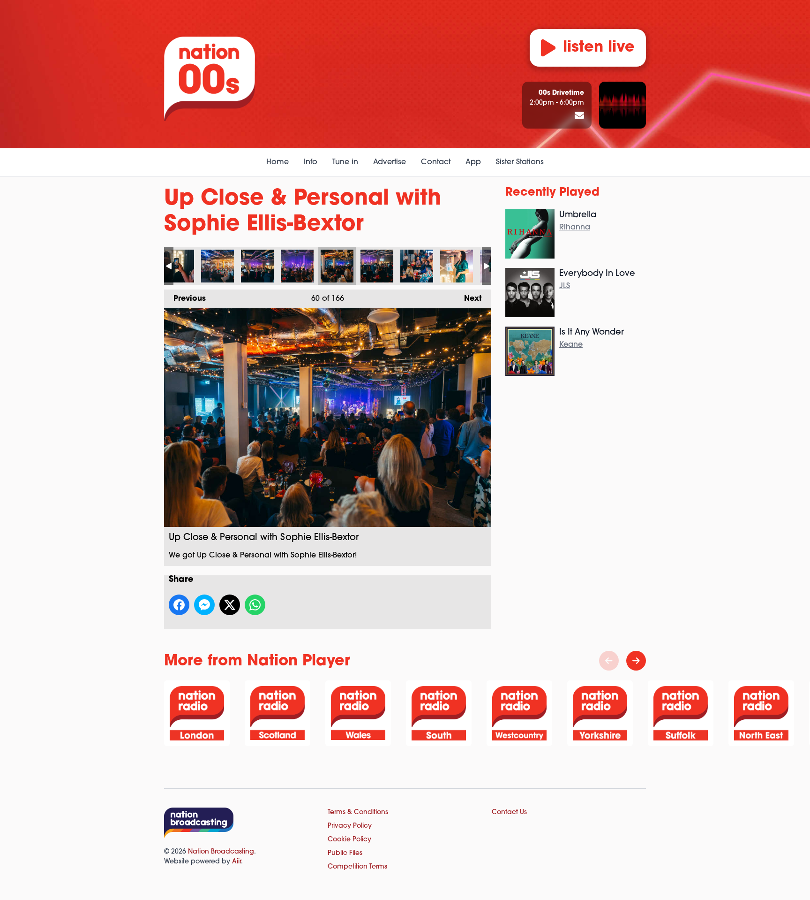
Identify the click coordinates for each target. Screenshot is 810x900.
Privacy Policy (350, 826)
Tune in (345, 162)
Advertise (389, 162)
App (473, 162)
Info (310, 162)
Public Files (345, 853)
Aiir (236, 861)
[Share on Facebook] (179, 605)
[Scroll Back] (609, 661)
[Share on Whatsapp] (255, 605)
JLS (564, 286)
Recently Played (552, 192)
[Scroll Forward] (636, 661)
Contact (435, 162)
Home (277, 162)
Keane (571, 345)
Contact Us (509, 812)
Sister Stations (520, 162)
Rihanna (574, 227)
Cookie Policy (349, 839)
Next (468, 299)
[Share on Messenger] (204, 605)
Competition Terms (357, 866)
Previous (185, 299)
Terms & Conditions (358, 812)
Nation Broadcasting (221, 851)
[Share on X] (229, 605)
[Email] (579, 116)
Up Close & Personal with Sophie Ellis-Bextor (177, 266)
